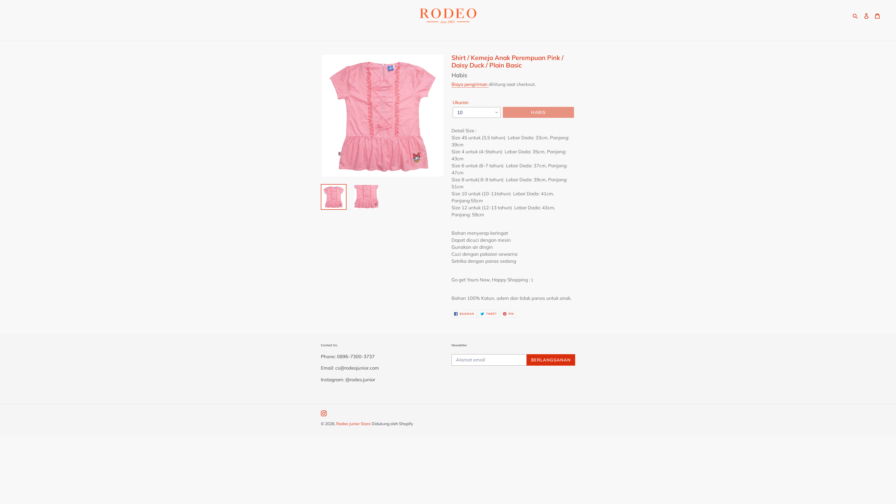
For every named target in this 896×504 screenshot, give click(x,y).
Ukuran (461, 102)
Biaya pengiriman (470, 84)
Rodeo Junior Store (353, 423)
